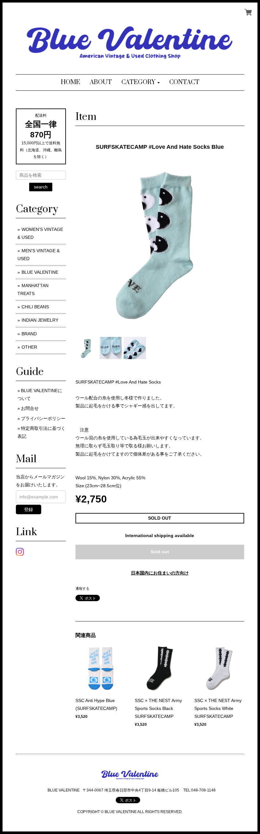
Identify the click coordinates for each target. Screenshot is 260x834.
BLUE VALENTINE (40, 272)
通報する (82, 588)
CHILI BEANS (35, 306)
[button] (141, 82)
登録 (28, 509)
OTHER (29, 347)
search (41, 186)
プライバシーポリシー (43, 418)
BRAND (29, 333)
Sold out (160, 551)
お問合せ (30, 408)
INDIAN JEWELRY (40, 320)
